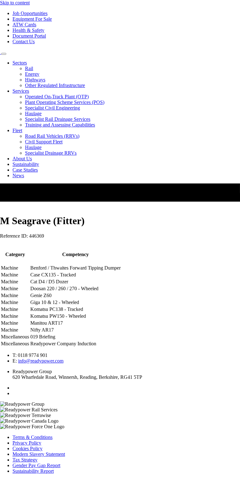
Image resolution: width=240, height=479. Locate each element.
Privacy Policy (26, 443)
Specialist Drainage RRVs (51, 153)
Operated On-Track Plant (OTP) (57, 96)
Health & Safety (28, 30)
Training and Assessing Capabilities (60, 124)
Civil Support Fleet (43, 141)
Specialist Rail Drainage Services (57, 119)
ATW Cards (24, 24)
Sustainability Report (33, 471)
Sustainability (25, 164)
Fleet (17, 130)
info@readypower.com (40, 360)
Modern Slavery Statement (38, 454)
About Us (22, 158)
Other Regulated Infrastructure (55, 85)
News (18, 175)
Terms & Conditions (32, 437)
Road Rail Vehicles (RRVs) (52, 136)
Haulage (33, 113)
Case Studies (25, 170)
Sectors (19, 62)
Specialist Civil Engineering (52, 108)
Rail (29, 68)
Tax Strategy (25, 459)
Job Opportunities (30, 13)
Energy (32, 74)
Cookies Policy (27, 448)
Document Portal (29, 36)
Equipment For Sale (32, 19)
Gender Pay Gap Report (36, 465)
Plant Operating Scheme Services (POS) (64, 102)
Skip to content (15, 2)
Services (20, 91)
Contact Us (23, 41)
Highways (35, 79)
